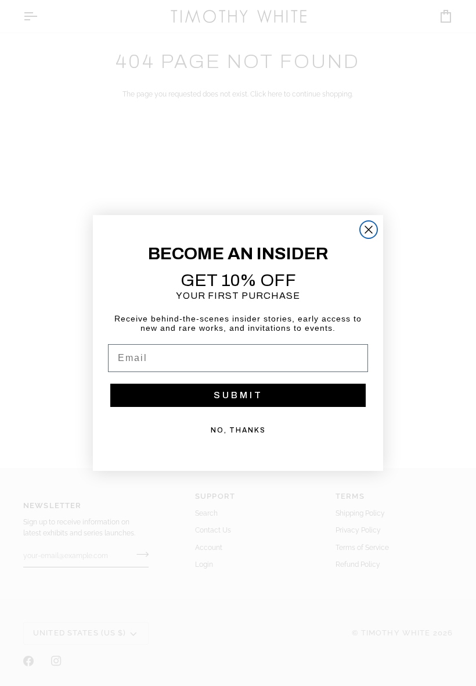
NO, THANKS (238, 430)
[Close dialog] (368, 229)
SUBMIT (238, 395)
